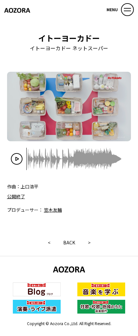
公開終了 (16, 196)
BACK (69, 242)
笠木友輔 (53, 210)
